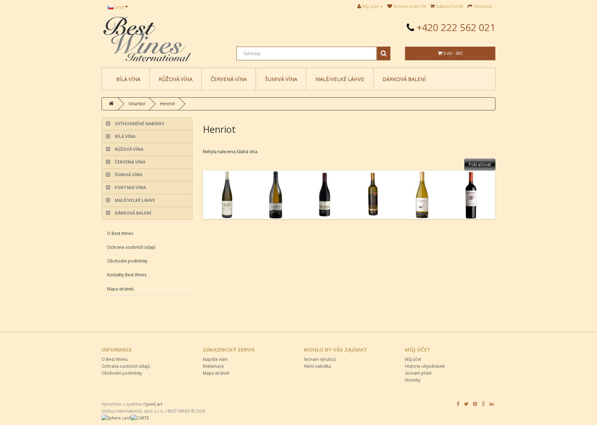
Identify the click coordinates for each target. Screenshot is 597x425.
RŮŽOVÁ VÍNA (175, 79)
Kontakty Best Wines (126, 275)
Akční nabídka (317, 366)
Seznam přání (418, 373)
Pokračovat (480, 164)
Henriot (167, 104)
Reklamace (213, 366)
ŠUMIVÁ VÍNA (281, 79)
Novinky (412, 380)
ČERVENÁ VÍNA (229, 79)
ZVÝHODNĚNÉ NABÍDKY (139, 124)
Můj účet (413, 359)
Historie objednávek (425, 366)
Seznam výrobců (320, 359)
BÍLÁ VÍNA (128, 79)
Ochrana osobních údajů (131, 247)
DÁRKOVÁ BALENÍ (404, 79)
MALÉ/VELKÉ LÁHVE (339, 79)
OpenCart (152, 404)
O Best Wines (120, 233)
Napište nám (215, 359)
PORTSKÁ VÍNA (130, 187)
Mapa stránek (120, 289)
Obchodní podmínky (127, 261)
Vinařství (137, 104)
